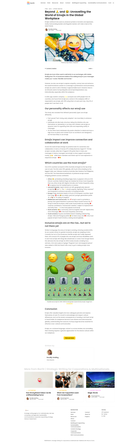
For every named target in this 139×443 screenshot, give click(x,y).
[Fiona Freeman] (58, 398)
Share (90, 68)
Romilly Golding (52, 29)
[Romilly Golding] (46, 29)
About (62, 3)
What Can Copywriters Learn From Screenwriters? (68, 394)
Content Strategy (76, 429)
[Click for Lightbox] (69, 275)
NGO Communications (77, 435)
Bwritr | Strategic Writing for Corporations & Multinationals (63, 440)
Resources (55, 3)
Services (43, 3)
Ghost (88, 440)
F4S (66, 97)
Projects (87, 416)
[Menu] (113, 3)
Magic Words (93, 393)
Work (48, 3)
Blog (50, 8)
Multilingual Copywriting (79, 3)
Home (46, 8)
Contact (67, 3)
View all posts (50, 360)
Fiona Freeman (64, 398)
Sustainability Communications (97, 3)
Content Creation (57, 8)
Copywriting (32, 390)
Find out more (69, 338)
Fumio (92, 440)
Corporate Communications (76, 432)
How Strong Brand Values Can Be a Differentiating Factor (38, 394)
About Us (87, 414)
